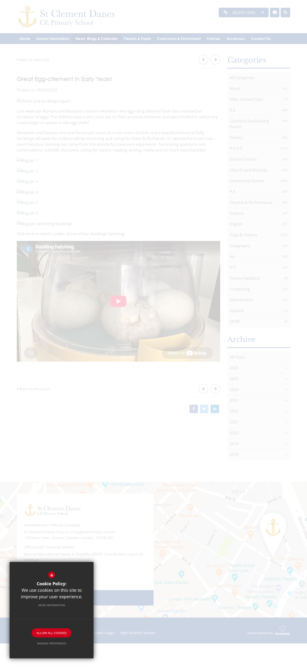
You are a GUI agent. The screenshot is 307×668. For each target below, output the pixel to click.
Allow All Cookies (51, 633)
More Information (51, 605)
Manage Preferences (51, 643)
